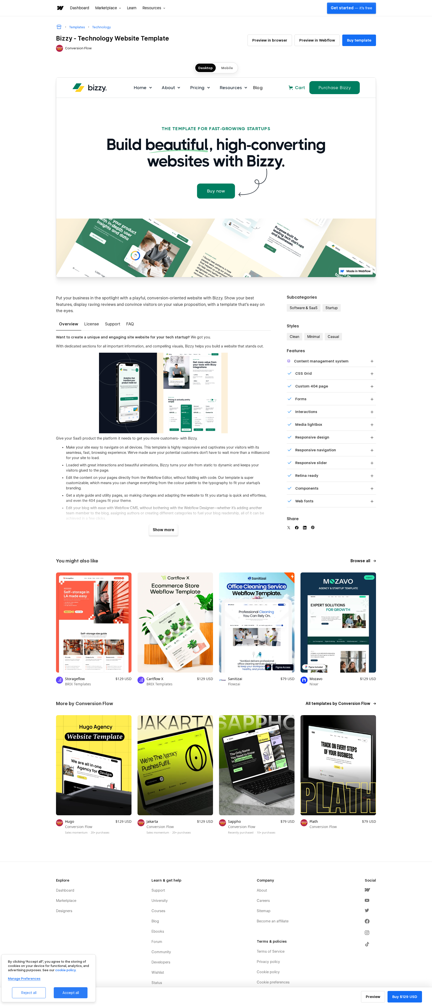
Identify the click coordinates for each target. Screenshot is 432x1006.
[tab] (68, 324)
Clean (294, 337)
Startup (332, 308)
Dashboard (79, 8)
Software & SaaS (304, 308)
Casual (333, 337)
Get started (351, 8)
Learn (131, 8)
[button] (108, 8)
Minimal (313, 337)
